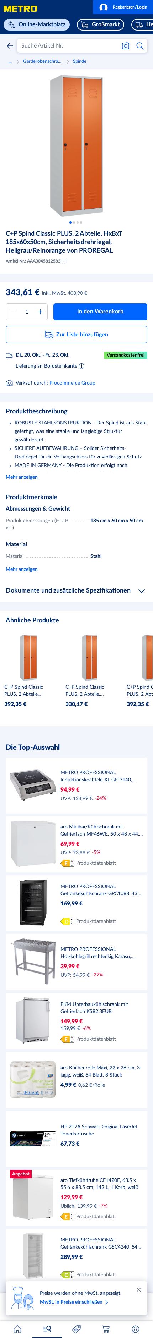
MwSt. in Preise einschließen (71, 1302)
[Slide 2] (74, 222)
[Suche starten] (140, 46)
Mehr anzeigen (22, 477)
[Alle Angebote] (76, 1329)
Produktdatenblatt (96, 863)
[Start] (17, 1329)
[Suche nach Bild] (125, 45)
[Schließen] (139, 1290)
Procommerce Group (72, 383)
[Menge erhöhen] (40, 312)
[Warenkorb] (106, 1329)
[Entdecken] (47, 1329)
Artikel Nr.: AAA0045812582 (33, 261)
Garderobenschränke (43, 61)
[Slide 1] (70, 222)
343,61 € (23, 292)
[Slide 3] (77, 222)
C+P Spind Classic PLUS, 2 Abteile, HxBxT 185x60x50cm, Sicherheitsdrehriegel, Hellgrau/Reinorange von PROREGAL (64, 242)
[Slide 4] (81, 222)
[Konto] (135, 1329)
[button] (123, 7)
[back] (10, 46)
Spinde (79, 61)
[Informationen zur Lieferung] (81, 366)
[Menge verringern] (13, 312)
